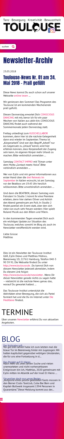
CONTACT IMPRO (23, 161)
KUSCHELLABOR (38, 133)
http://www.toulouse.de (16, 265)
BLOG (11, 339)
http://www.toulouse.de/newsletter (23, 274)
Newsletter (23, 319)
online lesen (21, 95)
